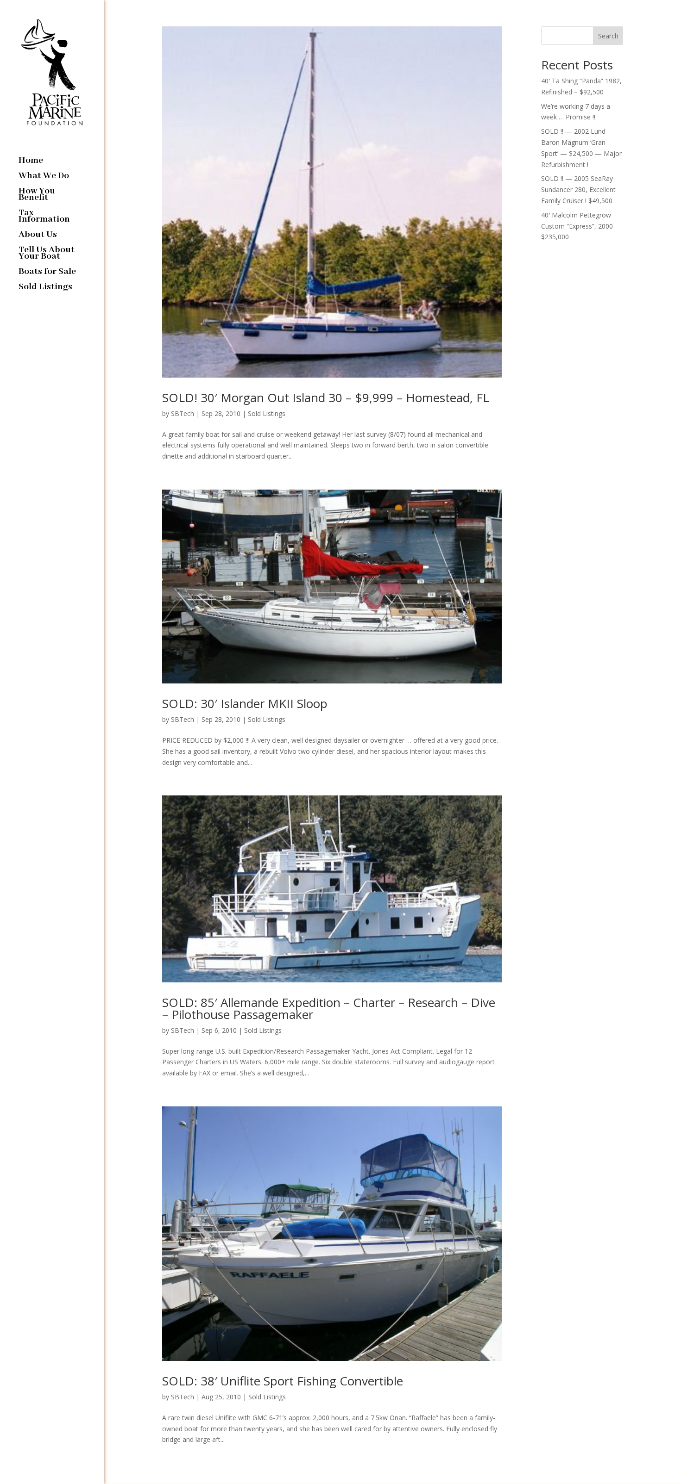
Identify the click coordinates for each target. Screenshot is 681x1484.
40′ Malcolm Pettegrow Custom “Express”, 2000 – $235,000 (579, 226)
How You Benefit (37, 195)
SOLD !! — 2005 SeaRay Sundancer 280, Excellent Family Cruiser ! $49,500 (578, 189)
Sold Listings (45, 288)
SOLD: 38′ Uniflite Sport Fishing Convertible (282, 1380)
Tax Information (44, 217)
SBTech (182, 413)
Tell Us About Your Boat (47, 254)
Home (31, 161)
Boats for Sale (47, 272)
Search (608, 35)
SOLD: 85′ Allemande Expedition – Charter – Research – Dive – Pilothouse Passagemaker (328, 1008)
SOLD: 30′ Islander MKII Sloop (245, 703)
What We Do (44, 177)
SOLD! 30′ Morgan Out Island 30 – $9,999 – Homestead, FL (325, 397)
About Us (38, 235)
